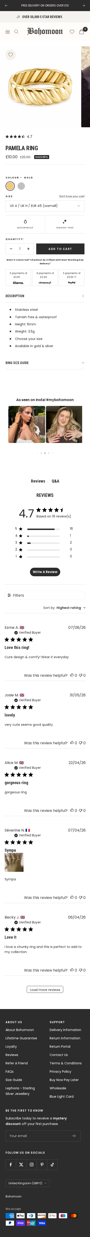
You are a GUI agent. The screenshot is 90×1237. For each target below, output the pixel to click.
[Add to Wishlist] (10, 54)
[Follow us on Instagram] (31, 1164)
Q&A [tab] (55, 481)
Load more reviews (45, 990)
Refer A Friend (17, 1063)
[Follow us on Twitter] (21, 1164)
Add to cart (60, 249)
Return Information (65, 1038)
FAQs (10, 1071)
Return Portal (60, 1046)
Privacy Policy (60, 1071)
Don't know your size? (71, 196)
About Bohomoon (20, 1030)
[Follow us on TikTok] (52, 1164)
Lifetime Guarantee (21, 1038)
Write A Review (45, 572)
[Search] (16, 32)
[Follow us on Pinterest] (42, 1164)
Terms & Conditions (66, 1063)
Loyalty (11, 1046)
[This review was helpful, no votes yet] (72, 675)
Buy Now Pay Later (64, 1080)
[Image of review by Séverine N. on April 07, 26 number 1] (14, 862)
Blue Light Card (62, 1096)
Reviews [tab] (38, 481)
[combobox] (64, 607)
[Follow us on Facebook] (11, 1164)
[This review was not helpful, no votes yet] (80, 675)
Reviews (12, 1055)
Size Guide (14, 1080)
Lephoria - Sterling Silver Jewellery (20, 1091)
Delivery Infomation (65, 1030)
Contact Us (59, 1055)
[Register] (74, 1135)
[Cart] (81, 31)
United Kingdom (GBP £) (25, 1183)
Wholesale (58, 1088)
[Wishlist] (72, 32)
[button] (23, 424)
